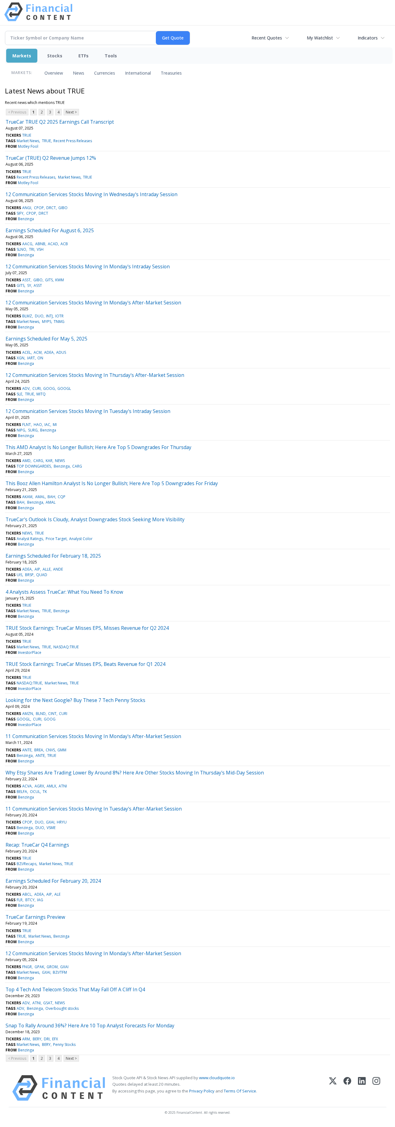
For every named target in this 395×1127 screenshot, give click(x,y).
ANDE (58, 569)
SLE (19, 394)
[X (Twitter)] (332, 1088)
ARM (26, 1039)
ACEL (26, 352)
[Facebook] (347, 1088)
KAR (49, 460)
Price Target (56, 538)
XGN (20, 358)
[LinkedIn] (362, 1088)
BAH (51, 496)
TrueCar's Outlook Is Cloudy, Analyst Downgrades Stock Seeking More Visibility (95, 519)
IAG (40, 899)
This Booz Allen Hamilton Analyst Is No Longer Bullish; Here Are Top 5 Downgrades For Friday (112, 483)
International (138, 73)
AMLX (51, 786)
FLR (20, 899)
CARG (38, 460)
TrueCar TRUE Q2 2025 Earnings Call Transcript (60, 121)
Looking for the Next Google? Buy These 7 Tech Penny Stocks (75, 700)
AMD (26, 460)
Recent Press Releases (72, 140)
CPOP (39, 207)
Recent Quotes (267, 38)
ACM (38, 352)
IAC (47, 424)
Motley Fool (28, 146)
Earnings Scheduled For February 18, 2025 (53, 555)
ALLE (47, 569)
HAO (38, 424)
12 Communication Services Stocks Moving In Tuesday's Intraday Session (88, 411)
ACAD (53, 243)
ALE (57, 894)
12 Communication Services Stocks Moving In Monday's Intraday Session (88, 266)
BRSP (29, 574)
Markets (21, 56)
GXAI (50, 822)
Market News (28, 140)
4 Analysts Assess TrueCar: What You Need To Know (64, 591)
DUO (39, 316)
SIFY (20, 213)
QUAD (41, 574)
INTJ (49, 316)
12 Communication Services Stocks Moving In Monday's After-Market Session (93, 302)
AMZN (27, 713)
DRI (47, 1039)
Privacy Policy (201, 1091)
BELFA (22, 791)
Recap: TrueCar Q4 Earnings (37, 844)
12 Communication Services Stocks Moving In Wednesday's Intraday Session (91, 194)
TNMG (59, 321)
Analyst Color (81, 538)
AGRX (39, 786)
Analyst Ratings (30, 538)
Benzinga (26, 218)
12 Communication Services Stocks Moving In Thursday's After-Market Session (95, 375)
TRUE (26, 135)
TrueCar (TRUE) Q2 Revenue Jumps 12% (51, 158)
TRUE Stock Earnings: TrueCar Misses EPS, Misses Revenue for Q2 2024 (87, 628)
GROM (52, 966)
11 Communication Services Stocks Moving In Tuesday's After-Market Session (94, 808)
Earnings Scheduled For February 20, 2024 (53, 880)
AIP (37, 569)
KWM (59, 280)
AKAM (27, 496)
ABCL (26, 894)
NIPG (21, 430)
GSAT (47, 1002)
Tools (111, 56)
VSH (40, 249)
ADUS (61, 352)
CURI (36, 388)
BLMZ (27, 316)
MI (55, 424)
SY (29, 285)
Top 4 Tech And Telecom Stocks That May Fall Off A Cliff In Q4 (75, 989)
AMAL (40, 496)
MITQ (41, 394)
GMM (61, 750)
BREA (38, 750)
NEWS (60, 460)
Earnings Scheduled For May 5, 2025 (46, 338)
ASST (26, 280)
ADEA (49, 352)
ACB (64, 243)
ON (40, 358)
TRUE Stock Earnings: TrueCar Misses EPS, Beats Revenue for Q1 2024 (85, 664)
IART (31, 358)
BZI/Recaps (26, 863)
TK (45, 791)
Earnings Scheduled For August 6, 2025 (50, 230)
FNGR (27, 966)
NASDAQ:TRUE (66, 647)
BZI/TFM (60, 972)
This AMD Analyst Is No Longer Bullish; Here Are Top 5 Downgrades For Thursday (98, 447)
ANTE (26, 750)
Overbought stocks (62, 1008)
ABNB (40, 243)
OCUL (35, 791)
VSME (51, 827)
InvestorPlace (29, 652)
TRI (31, 249)
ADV (26, 388)
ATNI (63, 786)
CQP (61, 496)
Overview (53, 73)
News (78, 73)
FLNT (26, 424)
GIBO (63, 207)
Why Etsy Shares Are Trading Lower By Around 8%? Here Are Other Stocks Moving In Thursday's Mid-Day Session (135, 772)
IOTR (59, 316)
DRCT (51, 207)
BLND (41, 713)
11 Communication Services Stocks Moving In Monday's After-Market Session (93, 736)
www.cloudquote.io (217, 1077)
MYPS (46, 321)
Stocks (54, 56)
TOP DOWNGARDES (34, 466)
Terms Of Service (240, 1091)
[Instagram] (376, 1088)
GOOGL (64, 388)
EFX (55, 1039)
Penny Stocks (64, 1044)
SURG (33, 430)
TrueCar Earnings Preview (35, 917)
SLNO (21, 249)
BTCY (30, 899)
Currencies (104, 73)
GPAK (39, 966)
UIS (19, 574)
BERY (37, 1039)
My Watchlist (320, 38)
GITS (49, 280)
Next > (71, 112)
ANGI (26, 207)
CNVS (50, 750)
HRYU (62, 822)
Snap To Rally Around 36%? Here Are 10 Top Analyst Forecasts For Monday (90, 1025)
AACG (27, 243)
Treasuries (171, 73)
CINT (52, 713)
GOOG (49, 388)
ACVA (27, 786)
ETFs (83, 56)
